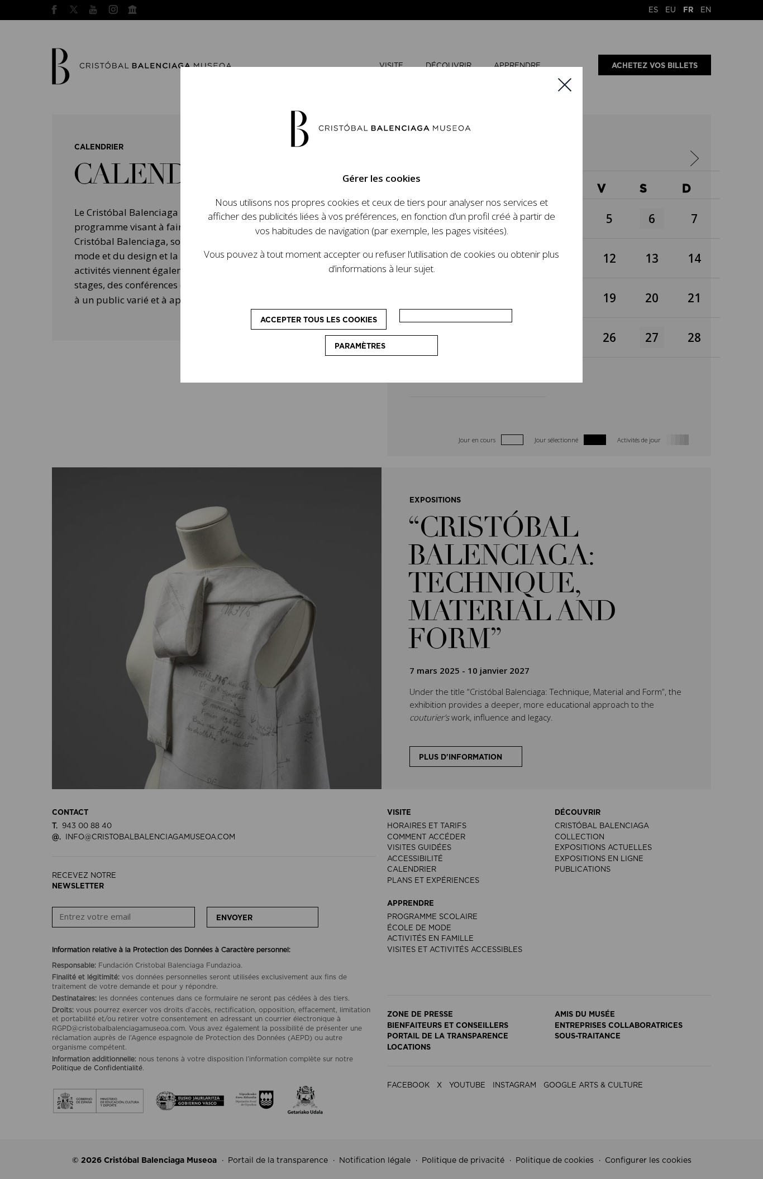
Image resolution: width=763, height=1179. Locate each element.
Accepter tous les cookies (318, 320)
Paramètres (360, 346)
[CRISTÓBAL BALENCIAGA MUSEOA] (381, 128)
